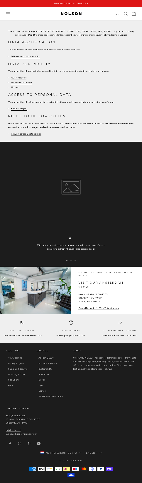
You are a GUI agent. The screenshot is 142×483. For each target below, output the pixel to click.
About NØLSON (46, 357)
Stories (41, 379)
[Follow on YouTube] (39, 443)
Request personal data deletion (26, 133)
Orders (14, 87)
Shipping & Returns (17, 368)
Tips (40, 385)
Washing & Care (16, 374)
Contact (42, 390)
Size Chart (13, 379)
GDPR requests (18, 77)
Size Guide (43, 374)
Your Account (15, 357)
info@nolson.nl (13, 430)
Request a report (19, 108)
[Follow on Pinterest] (29, 443)
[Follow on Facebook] (10, 443)
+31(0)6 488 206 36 (16, 415)
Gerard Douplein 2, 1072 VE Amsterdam (98, 308)
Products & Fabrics (47, 363)
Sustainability (45, 368)
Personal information (21, 82)
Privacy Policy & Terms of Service (111, 34)
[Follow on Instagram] (19, 443)
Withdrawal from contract (51, 396)
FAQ (10, 385)
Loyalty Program (16, 363)
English (92, 453)
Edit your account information (25, 56)
